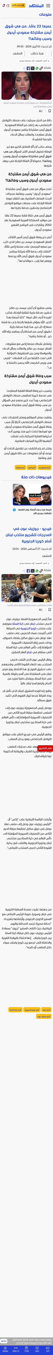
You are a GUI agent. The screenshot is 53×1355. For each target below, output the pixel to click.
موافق (3, 1341)
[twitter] (32, 68)
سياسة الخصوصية (37, 1343)
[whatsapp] (37, 68)
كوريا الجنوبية (29, 628)
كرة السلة (18, 624)
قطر (29, 652)
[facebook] (28, 68)
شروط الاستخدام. (22, 1343)
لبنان (32, 624)
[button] (26, 15)
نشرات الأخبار (16, 5)
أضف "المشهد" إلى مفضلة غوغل (33, 61)
